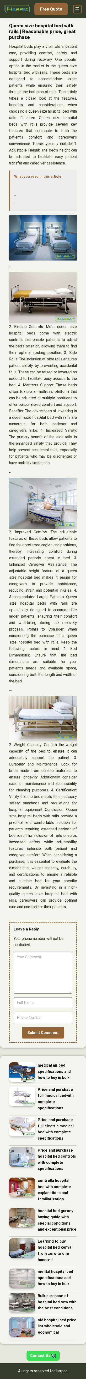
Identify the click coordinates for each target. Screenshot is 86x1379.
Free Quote (51, 9)
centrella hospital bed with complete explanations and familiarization (54, 1189)
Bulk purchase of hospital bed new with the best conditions (57, 1302)
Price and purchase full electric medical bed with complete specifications (56, 1129)
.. (15, 194)
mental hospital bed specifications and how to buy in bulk (55, 1277)
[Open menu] (77, 9)
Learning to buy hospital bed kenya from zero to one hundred (54, 1250)
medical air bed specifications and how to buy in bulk (54, 1071)
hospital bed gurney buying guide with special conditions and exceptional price (57, 1220)
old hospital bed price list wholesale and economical (57, 1326)
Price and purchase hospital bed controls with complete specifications (57, 1159)
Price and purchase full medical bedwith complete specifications (56, 1098)
